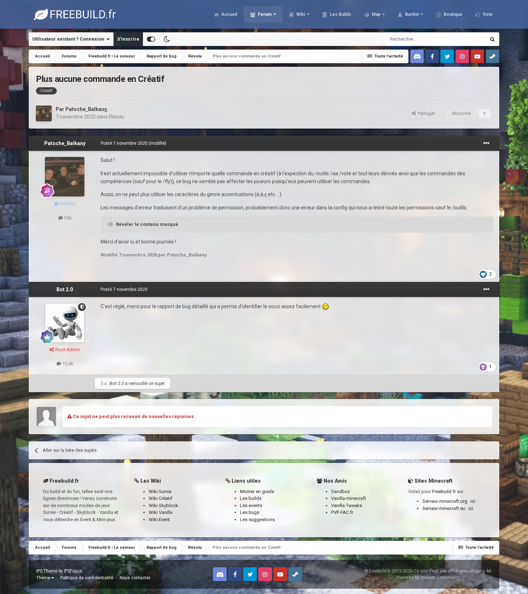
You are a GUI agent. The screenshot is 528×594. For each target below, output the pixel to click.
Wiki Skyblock (163, 505)
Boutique (452, 14)
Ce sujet (467, 39)
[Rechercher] (492, 39)
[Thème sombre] (166, 39)
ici (473, 501)
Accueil (228, 14)
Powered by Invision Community (428, 577)
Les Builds (340, 14)
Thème (43, 577)
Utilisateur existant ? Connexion (69, 39)
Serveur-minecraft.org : (446, 501)
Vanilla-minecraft (348, 498)
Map (375, 14)
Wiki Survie (160, 491)
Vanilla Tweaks (346, 505)
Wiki (300, 14)
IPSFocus (73, 571)
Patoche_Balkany (85, 109)
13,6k (67, 363)
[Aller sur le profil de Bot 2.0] (64, 323)
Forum (264, 14)
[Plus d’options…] (486, 143)
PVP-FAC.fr (342, 512)
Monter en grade (257, 491)
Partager (425, 113)
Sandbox (340, 491)
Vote (487, 14)
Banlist (411, 14)
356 (67, 218)
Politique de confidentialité (86, 577)
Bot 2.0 (64, 289)
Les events (251, 505)
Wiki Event (159, 519)
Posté (124, 143)
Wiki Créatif (160, 498)
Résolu (116, 117)
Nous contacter (135, 577)
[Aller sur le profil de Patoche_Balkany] (44, 113)
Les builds (250, 498)
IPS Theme (46, 571)
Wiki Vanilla (160, 512)
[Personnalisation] (151, 39)
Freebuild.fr (444, 491)
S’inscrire (128, 39)
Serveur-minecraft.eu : (445, 508)
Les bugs (249, 512)
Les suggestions (257, 519)
